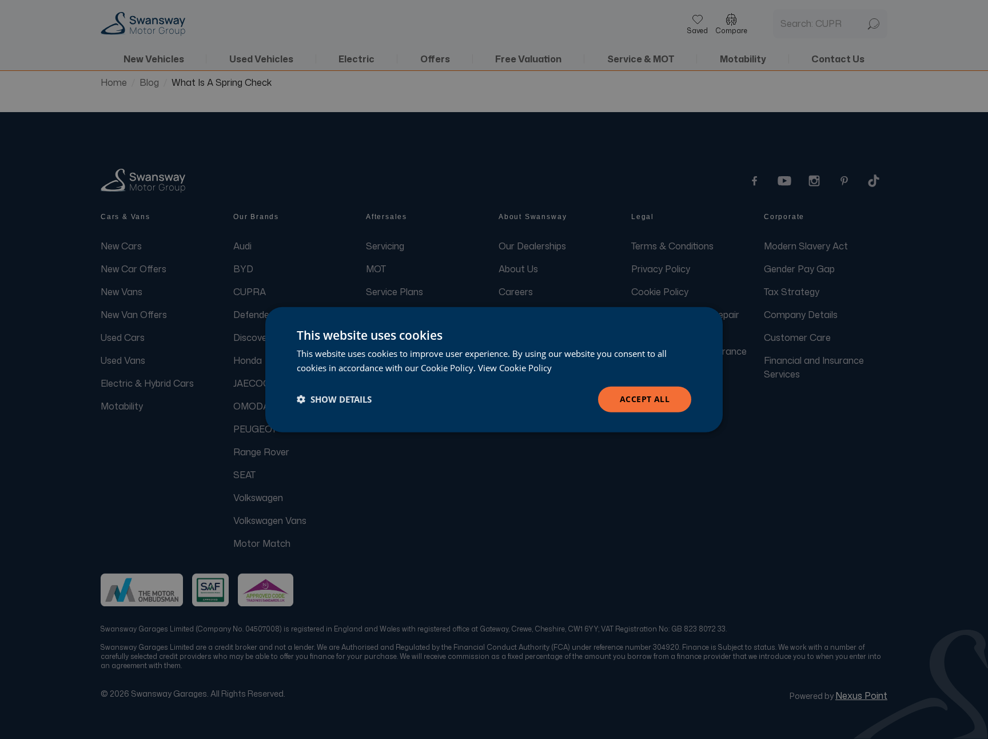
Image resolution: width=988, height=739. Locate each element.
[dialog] (494, 369)
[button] (334, 399)
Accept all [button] (645, 399)
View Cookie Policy (515, 368)
